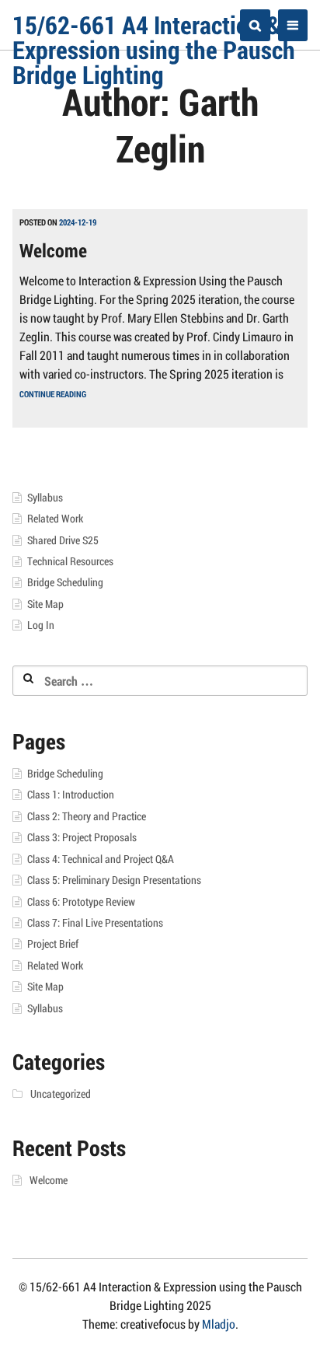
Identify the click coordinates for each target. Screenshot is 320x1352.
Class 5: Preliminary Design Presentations (114, 880)
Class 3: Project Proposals (82, 837)
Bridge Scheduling (65, 582)
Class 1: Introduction (70, 795)
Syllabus (45, 498)
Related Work (55, 519)
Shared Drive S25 (63, 540)
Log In (40, 625)
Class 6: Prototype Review (81, 902)
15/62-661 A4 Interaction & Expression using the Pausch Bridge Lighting (153, 49)
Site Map (45, 604)
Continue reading (52, 394)
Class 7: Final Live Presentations (95, 923)
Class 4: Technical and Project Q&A (100, 859)
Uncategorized (60, 1094)
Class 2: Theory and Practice (86, 816)
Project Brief (52, 944)
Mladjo (218, 1323)
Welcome (53, 250)
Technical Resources (70, 561)
